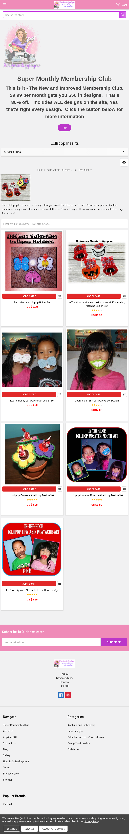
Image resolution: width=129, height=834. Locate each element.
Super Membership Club (16, 724)
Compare (59, 296)
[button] (64, 127)
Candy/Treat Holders (79, 743)
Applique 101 (10, 737)
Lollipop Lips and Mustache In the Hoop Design (32, 590)
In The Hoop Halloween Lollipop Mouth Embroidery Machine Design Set (97, 304)
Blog (5, 749)
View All (7, 804)
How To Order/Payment (16, 761)
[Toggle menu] (4, 4)
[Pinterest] (68, 695)
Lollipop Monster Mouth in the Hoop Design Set (97, 495)
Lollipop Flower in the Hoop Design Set (32, 495)
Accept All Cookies (53, 828)
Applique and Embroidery (81, 724)
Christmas (73, 749)
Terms (6, 767)
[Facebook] (61, 695)
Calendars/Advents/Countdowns (86, 737)
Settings (12, 828)
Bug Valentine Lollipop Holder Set (32, 302)
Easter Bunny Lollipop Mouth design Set (32, 400)
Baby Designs (75, 730)
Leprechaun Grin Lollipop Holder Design (97, 400)
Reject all (29, 828)
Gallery (6, 755)
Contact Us (9, 743)
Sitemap (8, 779)
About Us (8, 730)
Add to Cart (29, 296)
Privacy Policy (11, 773)
